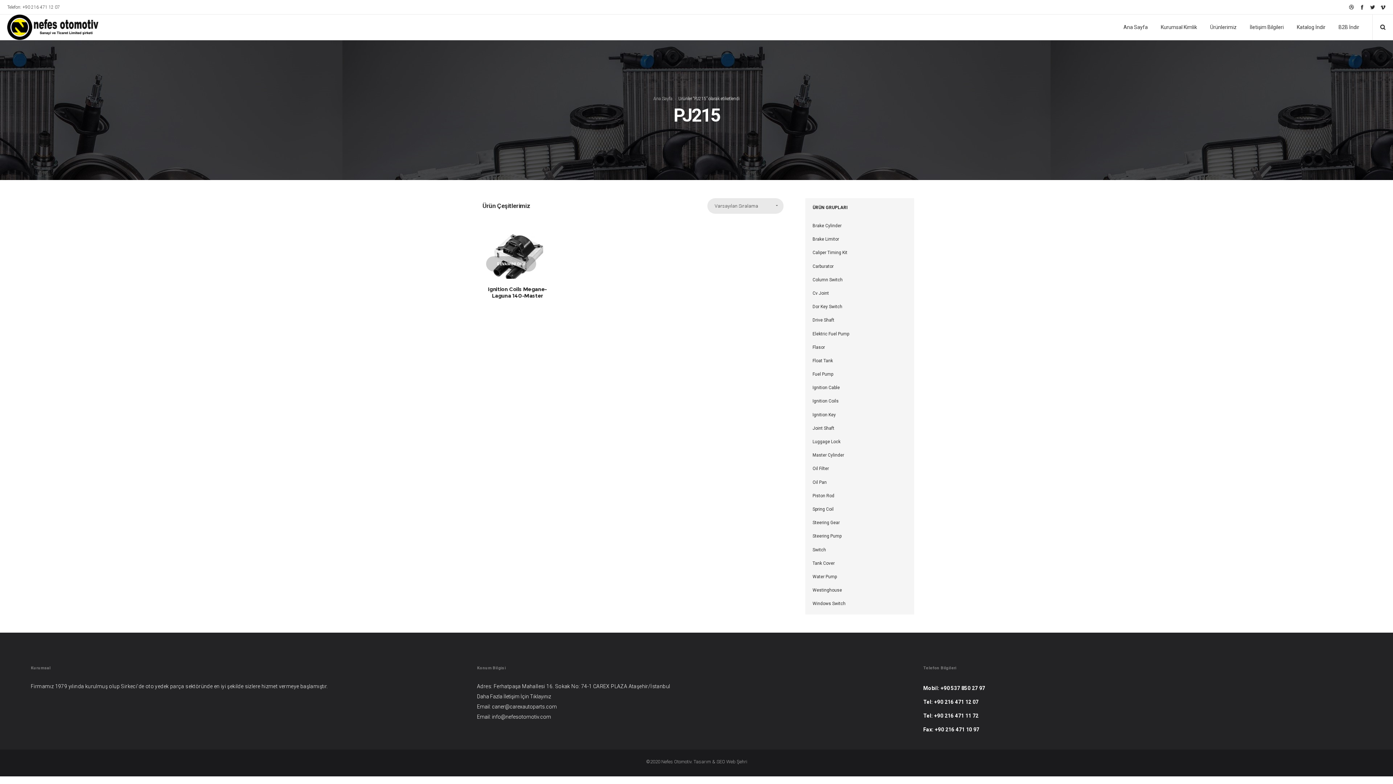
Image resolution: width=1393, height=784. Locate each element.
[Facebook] (1362, 7)
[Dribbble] (1351, 7)
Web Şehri (736, 761)
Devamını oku (511, 264)
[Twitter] (1372, 7)
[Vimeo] (1383, 7)
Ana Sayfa (663, 98)
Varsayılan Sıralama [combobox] (736, 206)
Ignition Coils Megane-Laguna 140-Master (517, 292)
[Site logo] (48, 27)
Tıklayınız (540, 696)
